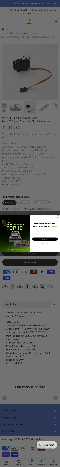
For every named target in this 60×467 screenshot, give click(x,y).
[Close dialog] (58, 216)
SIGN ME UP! (45, 239)
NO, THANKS (45, 243)
